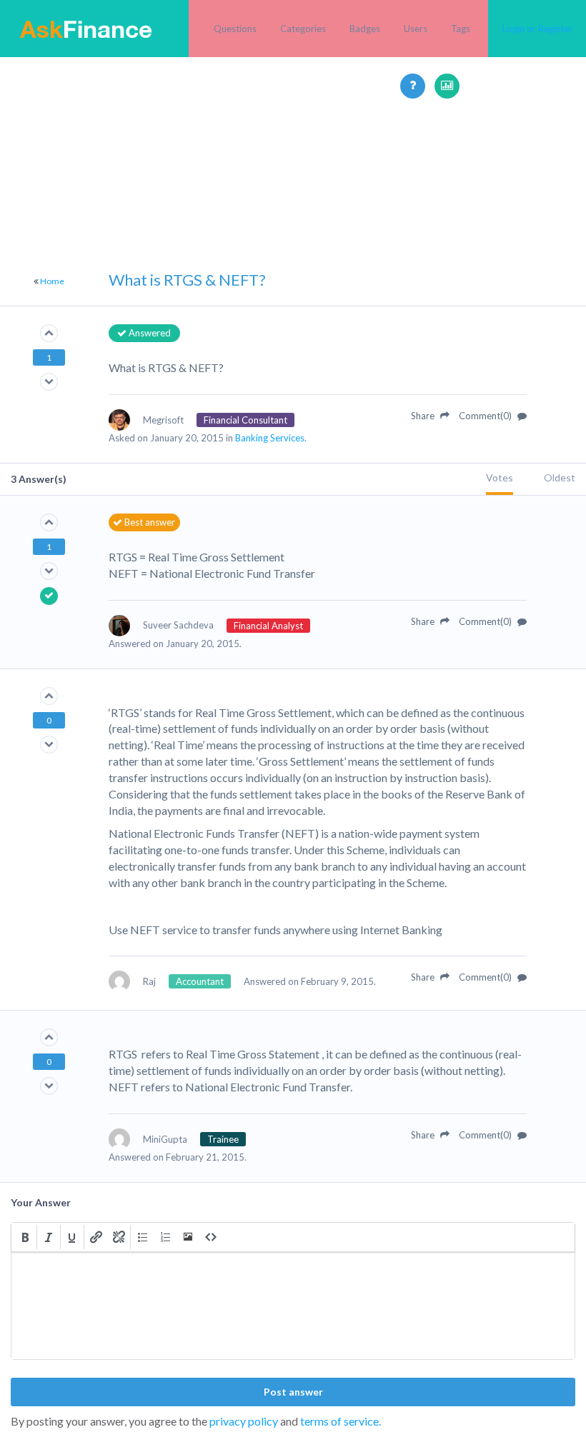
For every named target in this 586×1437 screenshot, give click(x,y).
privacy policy (243, 1421)
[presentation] (25, 1237)
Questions (235, 28)
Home (52, 281)
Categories (303, 28)
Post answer (293, 1392)
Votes (499, 477)
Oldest (559, 477)
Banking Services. (271, 438)
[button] (25, 1237)
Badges (364, 28)
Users (415, 28)
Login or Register (537, 28)
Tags (460, 28)
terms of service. (340, 1421)
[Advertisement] (293, 199)
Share (424, 415)
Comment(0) (486, 415)
